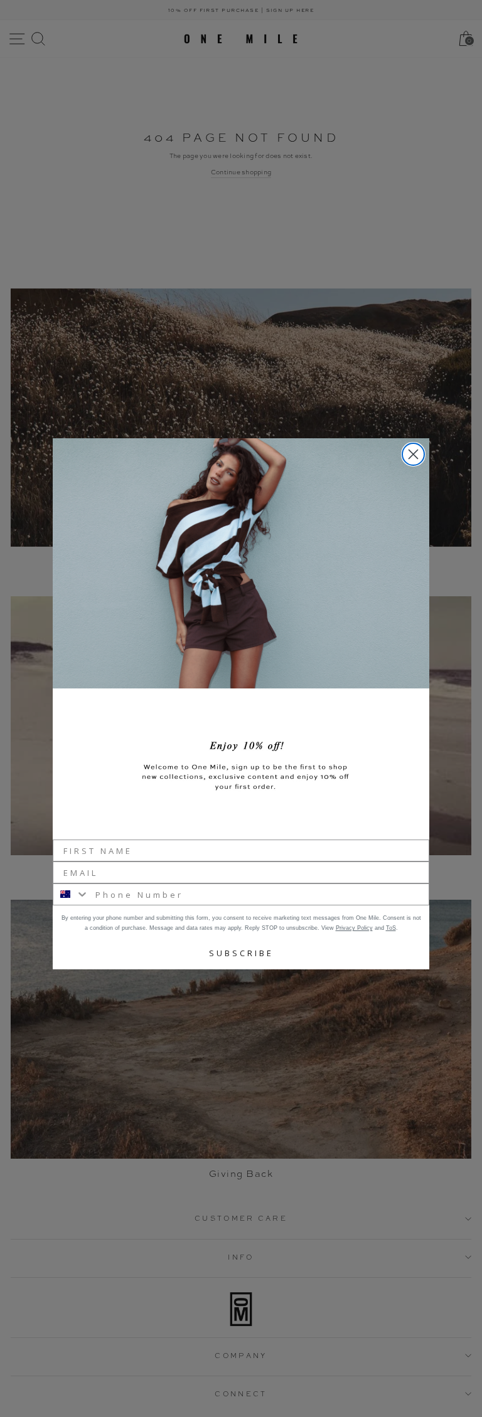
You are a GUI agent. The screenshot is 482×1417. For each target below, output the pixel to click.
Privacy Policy (354, 928)
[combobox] (71, 894)
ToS (391, 928)
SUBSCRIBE (241, 953)
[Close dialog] (413, 454)
